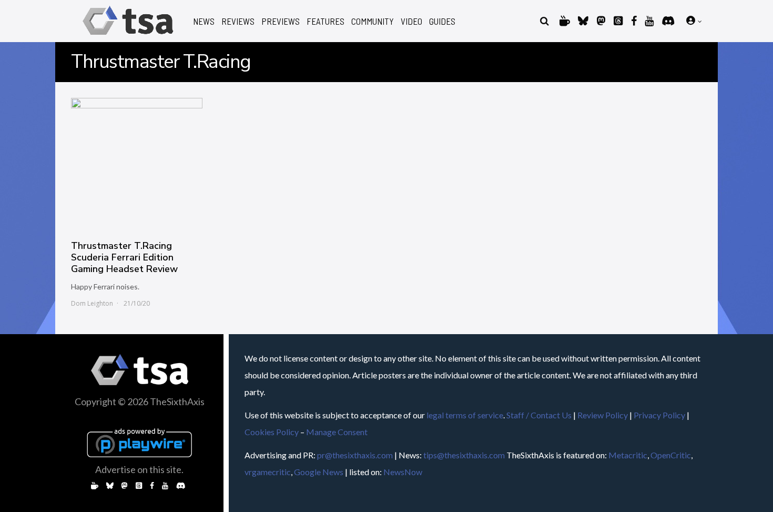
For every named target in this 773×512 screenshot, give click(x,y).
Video (411, 21)
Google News (318, 472)
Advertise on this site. (139, 469)
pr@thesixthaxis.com (355, 455)
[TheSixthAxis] (128, 37)
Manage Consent (337, 432)
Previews (280, 21)
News (204, 21)
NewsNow (402, 472)
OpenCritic (670, 455)
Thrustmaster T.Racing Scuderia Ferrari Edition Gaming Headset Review (124, 257)
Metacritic (627, 455)
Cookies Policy (272, 432)
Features (325, 21)
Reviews (238, 21)
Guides (442, 21)
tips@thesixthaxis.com (464, 455)
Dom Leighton (92, 303)
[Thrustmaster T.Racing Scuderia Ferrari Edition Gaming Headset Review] (136, 163)
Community (372, 21)
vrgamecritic (268, 472)
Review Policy (602, 415)
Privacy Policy (659, 415)
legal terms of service (464, 415)
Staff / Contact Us (539, 415)
